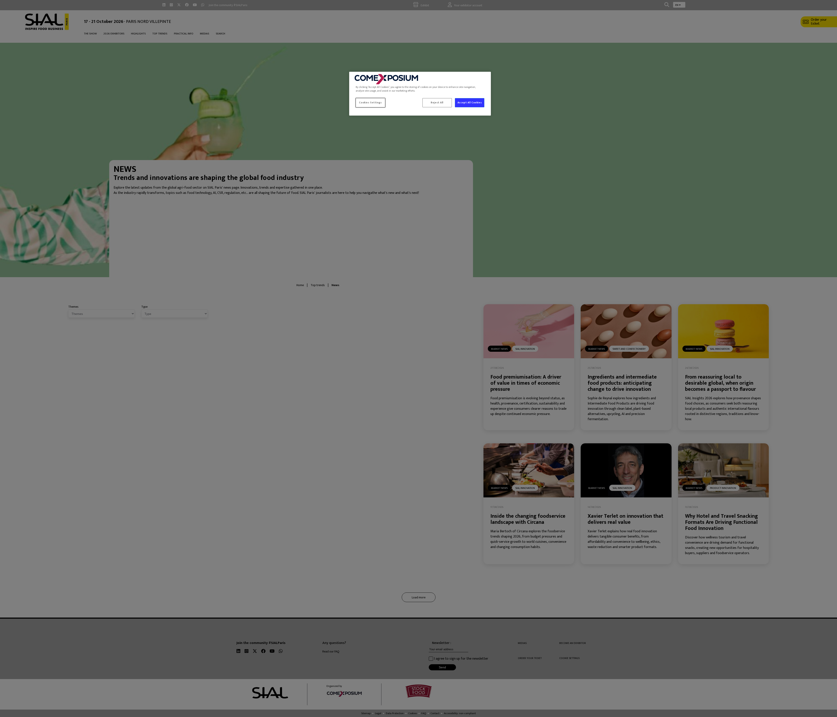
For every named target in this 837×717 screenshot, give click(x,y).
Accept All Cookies (470, 103)
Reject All (437, 103)
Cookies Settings (370, 103)
